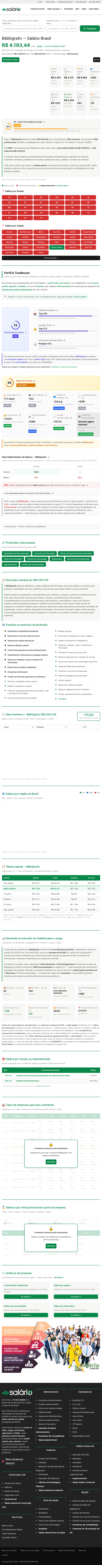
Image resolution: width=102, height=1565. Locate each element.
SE (25, 218)
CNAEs (84, 9)
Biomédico (43, 1513)
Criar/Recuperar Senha (65, 2)
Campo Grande (88, 232)
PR (57, 207)
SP (9, 218)
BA (73, 197)
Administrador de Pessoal (84, 1501)
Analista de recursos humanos (86, 1516)
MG (9, 207)
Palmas (72, 242)
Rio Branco (41, 247)
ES (25, 202)
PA (25, 207)
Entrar (40, 2)
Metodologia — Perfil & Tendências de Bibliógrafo (25, 526)
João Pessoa (88, 237)
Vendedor (77, 1462)
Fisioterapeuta (45, 1516)
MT (72, 202)
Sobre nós (82, 1550)
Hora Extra (77, 1420)
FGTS (75, 1432)
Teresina (25, 252)
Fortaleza (56, 237)
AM (57, 197)
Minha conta (50, 2)
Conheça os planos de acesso (64, 367)
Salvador (72, 247)
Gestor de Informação (13, 559)
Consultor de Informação (44, 553)
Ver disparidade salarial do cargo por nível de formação (29, 493)
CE (88, 197)
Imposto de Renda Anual (83, 1412)
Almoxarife (43, 1474)
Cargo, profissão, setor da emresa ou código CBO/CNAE (20, 22)
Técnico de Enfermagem (49, 1524)
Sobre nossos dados (9, 1550)
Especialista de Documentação (16, 553)
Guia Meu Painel (94, 2)
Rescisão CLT (78, 1400)
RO (57, 213)
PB (41, 207)
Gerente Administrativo (49, 1420)
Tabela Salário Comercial (84, 1482)
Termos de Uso (48, 1550)
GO (41, 202)
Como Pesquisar (80, 2)
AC (9, 197)
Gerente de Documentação (78, 559)
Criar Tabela (94, 9)
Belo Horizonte (25, 232)
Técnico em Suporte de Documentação (76, 553)
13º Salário (77, 1424)
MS (88, 202)
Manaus (41, 242)
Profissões (68, 9)
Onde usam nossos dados (29, 1550)
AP (41, 197)
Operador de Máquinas (49, 1478)
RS (41, 213)
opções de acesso (85, 434)
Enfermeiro (43, 1509)
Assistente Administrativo (50, 1400)
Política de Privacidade (66, 1550)
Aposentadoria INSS (81, 1436)
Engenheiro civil (12, 1495)
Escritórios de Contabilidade (85, 1524)
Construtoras (11, 1499)
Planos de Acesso (38, 9)
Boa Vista (56, 232)
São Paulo (9, 252)
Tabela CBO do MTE (43, 1086)
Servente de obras (13, 1483)
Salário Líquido (79, 1408)
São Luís (88, 247)
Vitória (41, 252)
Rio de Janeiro (56, 247)
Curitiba (25, 237)
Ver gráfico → (26, 1297)
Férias (75, 1428)
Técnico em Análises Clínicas (51, 1520)
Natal (57, 242)
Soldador (42, 1462)
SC (88, 213)
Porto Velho (9, 247)
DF (9, 202)
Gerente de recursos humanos (86, 1520)
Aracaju (9, 232)
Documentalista (10, 564)
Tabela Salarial (53, 9)
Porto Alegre (88, 242)
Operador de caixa (81, 1454)
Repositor (77, 1458)
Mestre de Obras (12, 1491)
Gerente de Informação (36, 559)
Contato (5, 1555)
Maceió (25, 242)
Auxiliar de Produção (48, 1458)
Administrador (45, 1412)
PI (88, 207)
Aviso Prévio (78, 1416)
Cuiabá (9, 237)
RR (73, 213)
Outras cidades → (51, 258)
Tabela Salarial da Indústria (51, 1490)
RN (25, 213)
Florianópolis (41, 237)
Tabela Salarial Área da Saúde (52, 1532)
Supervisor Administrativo (50, 1416)
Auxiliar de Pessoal (81, 1513)
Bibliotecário (57, 559)
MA (57, 202)
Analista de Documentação (33, 564)
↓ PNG (84, 727)
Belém (41, 232)
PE (73, 207)
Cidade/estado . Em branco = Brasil (62, 22)
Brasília (72, 232)
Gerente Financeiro (47, 1424)
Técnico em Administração (50, 1408)
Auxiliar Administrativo (49, 1404)
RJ (9, 213)
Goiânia (73, 237)
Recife (25, 247)
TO (41, 218)
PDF (98, 59)
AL (25, 197)
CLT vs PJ (76, 1404)
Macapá (9, 242)
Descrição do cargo (10, 59)
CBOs (77, 9)
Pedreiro (8, 1487)
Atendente (77, 1466)
